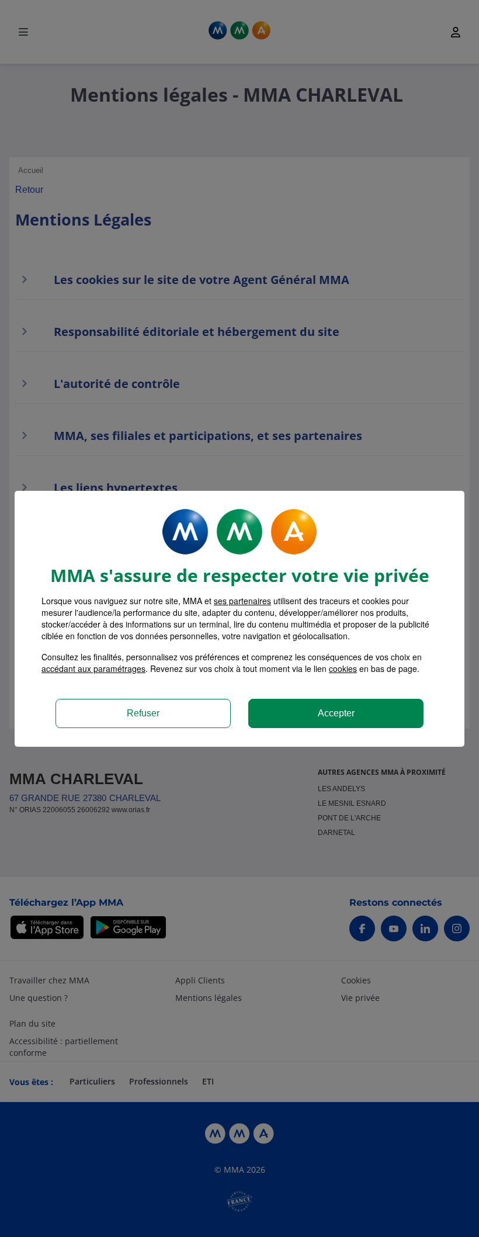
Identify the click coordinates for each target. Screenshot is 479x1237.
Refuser (143, 713)
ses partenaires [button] (242, 601)
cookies (343, 668)
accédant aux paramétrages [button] (93, 668)
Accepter (336, 713)
